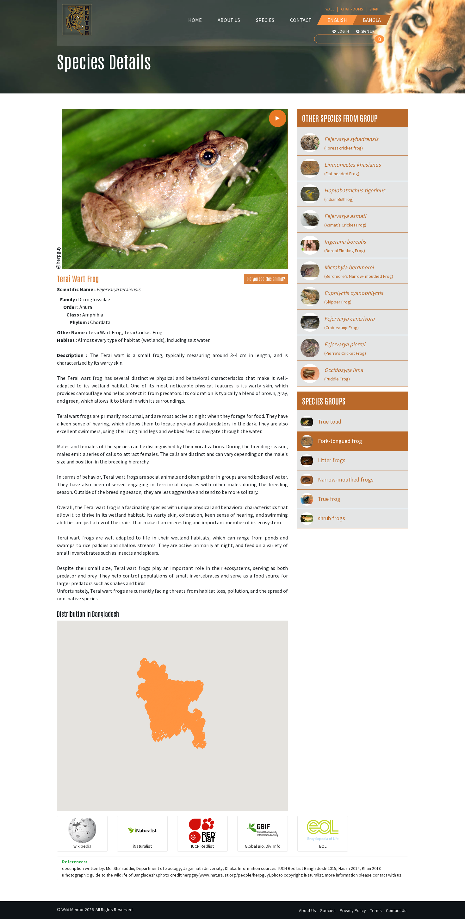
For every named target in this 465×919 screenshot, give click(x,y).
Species (265, 20)
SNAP (373, 9)
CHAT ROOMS (352, 9)
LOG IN (343, 31)
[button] (155, 738)
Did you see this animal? (266, 279)
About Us (229, 20)
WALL (330, 9)
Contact (301, 20)
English (337, 20)
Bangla (372, 20)
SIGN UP (367, 31)
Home (195, 20)
